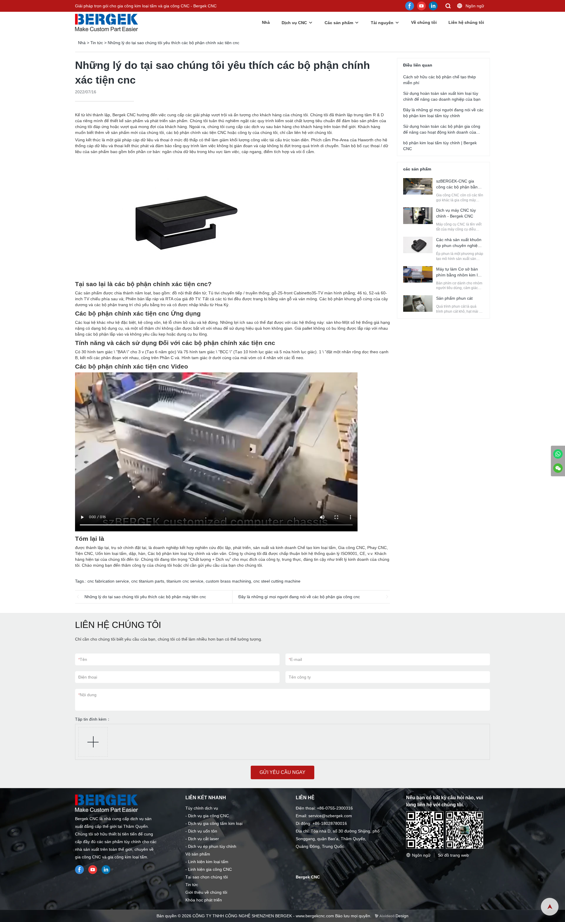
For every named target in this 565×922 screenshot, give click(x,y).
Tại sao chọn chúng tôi (206, 877)
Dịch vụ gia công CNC (208, 815)
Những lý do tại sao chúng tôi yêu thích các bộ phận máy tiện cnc (145, 596)
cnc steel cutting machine (276, 581)
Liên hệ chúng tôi (466, 22)
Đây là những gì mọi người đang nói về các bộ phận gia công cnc (299, 596)
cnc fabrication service (108, 581)
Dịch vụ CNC (294, 22)
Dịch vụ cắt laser (203, 838)
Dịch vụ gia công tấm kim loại (215, 823)
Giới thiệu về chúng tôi (206, 892)
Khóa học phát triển (203, 900)
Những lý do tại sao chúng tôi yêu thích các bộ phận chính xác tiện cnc (173, 42)
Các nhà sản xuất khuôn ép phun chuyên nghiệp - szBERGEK (459, 245)
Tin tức (96, 42)
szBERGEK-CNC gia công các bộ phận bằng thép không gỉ (458, 187)
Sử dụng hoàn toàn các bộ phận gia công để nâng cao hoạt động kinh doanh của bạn (441, 132)
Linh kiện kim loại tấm (208, 861)
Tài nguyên (382, 22)
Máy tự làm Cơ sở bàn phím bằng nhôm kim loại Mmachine (459, 275)
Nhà (266, 22)
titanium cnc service (185, 581)
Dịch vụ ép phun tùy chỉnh (212, 846)
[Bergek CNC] (558, 454)
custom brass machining (228, 581)
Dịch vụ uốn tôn (202, 831)
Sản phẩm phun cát (454, 298)
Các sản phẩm (339, 22)
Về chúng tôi (424, 22)
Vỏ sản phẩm (197, 854)
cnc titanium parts (147, 581)
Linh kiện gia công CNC (210, 869)
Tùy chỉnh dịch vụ (201, 808)
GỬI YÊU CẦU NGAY (282, 772)
